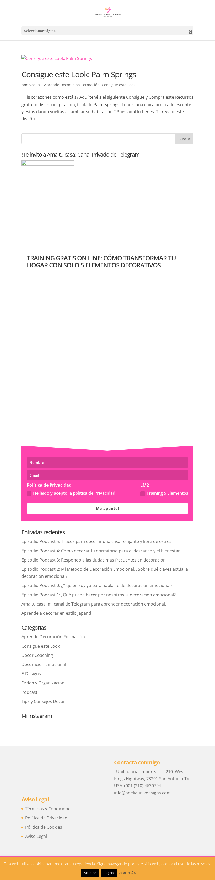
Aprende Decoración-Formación (72, 84)
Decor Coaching (37, 655)
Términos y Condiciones (49, 809)
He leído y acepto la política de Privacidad (74, 493)
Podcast (29, 692)
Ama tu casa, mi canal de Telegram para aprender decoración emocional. (94, 604)
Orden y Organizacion (43, 683)
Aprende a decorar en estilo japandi (57, 613)
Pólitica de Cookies (43, 827)
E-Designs (31, 673)
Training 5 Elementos (167, 493)
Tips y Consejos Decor (43, 701)
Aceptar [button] (90, 872)
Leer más (127, 872)
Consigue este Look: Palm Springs (79, 74)
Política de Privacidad (46, 818)
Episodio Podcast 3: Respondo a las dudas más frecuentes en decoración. (94, 560)
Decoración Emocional (44, 664)
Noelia (34, 84)
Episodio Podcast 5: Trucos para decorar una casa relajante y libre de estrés (96, 541)
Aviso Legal (36, 836)
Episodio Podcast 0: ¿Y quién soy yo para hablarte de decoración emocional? (97, 585)
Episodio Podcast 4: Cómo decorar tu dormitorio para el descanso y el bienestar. (101, 551)
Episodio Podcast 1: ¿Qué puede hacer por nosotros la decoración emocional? (99, 595)
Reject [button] (109, 872)
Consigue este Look (118, 84)
